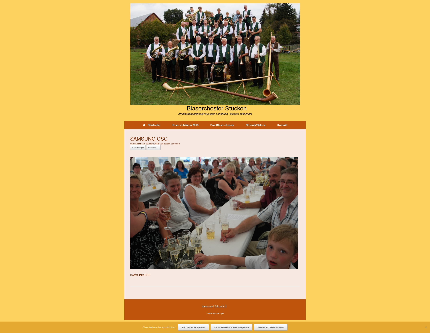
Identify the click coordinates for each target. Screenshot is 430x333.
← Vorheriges (138, 147)
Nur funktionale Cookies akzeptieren (231, 327)
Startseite (154, 125)
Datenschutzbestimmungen (270, 327)
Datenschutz (220, 306)
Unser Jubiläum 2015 (185, 125)
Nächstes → (153, 147)
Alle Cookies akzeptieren (193, 327)
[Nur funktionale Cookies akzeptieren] (425, 327)
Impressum (207, 306)
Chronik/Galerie (256, 125)
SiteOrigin (219, 313)
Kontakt (282, 125)
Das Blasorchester (222, 125)
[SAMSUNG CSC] (214, 268)
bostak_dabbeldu (172, 143)
